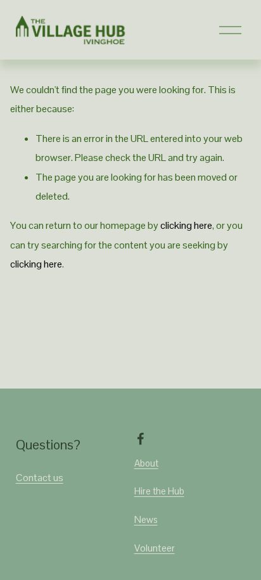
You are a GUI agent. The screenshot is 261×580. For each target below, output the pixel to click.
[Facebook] (140, 438)
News (146, 519)
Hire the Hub (159, 491)
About (146, 463)
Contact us (39, 477)
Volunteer (154, 548)
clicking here (186, 225)
